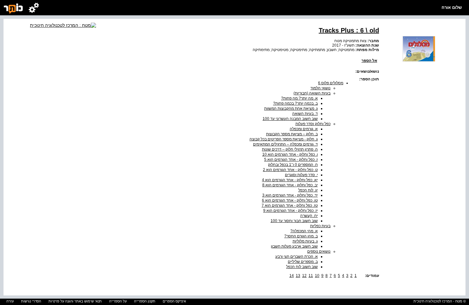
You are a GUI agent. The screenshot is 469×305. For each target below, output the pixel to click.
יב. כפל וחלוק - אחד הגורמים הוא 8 (290, 185)
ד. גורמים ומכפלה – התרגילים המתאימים (285, 144)
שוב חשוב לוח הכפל (302, 266)
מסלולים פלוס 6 (330, 83)
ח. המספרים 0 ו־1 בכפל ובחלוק (293, 164)
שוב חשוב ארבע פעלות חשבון (294, 246)
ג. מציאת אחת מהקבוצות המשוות (291, 108)
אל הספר (369, 60)
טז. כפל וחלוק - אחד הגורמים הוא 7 (290, 205)
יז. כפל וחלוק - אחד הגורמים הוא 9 (290, 210)
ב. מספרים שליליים (303, 261)
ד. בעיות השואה (305, 113)
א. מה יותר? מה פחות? (299, 98)
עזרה (10, 301)
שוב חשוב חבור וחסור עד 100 (294, 221)
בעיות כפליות (320, 226)
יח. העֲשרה (309, 215)
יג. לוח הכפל (308, 190)
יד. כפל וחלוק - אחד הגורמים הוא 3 (290, 195)
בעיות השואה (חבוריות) (312, 93)
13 (298, 275)
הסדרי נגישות (31, 301)
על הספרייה (118, 301)
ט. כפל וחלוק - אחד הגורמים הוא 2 (290, 169)
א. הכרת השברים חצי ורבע (296, 256)
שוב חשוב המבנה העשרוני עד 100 (290, 118)
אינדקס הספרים (174, 301)
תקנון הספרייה (144, 301)
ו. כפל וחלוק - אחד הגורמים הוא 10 (290, 154)
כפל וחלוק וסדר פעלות (313, 124)
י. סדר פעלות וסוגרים (301, 175)
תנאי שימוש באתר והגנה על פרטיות (75, 301)
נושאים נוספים (319, 251)
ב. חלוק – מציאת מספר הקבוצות (292, 134)
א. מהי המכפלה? (304, 231)
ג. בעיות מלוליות (305, 241)
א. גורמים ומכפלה (304, 129)
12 (304, 275)
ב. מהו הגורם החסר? (301, 236)
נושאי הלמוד (320, 88)
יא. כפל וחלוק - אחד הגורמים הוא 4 (290, 180)
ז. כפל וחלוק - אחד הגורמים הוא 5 (291, 159)
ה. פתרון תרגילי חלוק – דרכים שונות (290, 149)
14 (291, 275)
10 (317, 275)
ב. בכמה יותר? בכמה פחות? (295, 103)
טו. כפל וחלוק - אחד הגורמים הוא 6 (290, 200)
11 (311, 275)
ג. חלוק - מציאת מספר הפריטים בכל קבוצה (283, 139)
